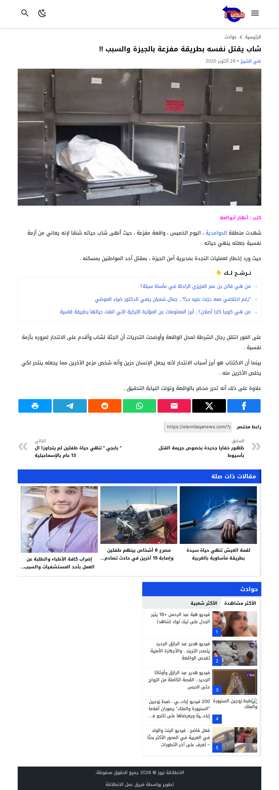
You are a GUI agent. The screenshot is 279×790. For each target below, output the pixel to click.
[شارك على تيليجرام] (70, 406)
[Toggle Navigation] (256, 13)
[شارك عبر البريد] (174, 406)
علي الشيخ (251, 61)
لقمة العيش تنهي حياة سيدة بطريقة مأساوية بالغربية (218, 554)
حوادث (231, 37)
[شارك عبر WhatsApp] (139, 406)
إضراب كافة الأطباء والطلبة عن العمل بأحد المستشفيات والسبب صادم (59, 567)
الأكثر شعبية (204, 603)
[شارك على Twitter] (209, 406)
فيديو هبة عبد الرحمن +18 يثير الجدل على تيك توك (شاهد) (180, 618)
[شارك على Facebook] (244, 406)
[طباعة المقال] (35, 406)
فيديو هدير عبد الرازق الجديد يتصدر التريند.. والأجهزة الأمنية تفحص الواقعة (180, 650)
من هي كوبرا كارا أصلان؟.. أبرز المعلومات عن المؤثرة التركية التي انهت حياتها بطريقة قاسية (155, 311)
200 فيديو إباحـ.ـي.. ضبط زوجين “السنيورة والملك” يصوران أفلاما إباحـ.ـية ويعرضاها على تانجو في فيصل (179, 712)
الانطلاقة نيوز (171, 772)
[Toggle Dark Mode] (42, 13)
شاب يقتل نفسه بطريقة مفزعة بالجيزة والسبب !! (180, 48)
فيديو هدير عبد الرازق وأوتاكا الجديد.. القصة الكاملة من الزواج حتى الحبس (179, 679)
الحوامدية (216, 233)
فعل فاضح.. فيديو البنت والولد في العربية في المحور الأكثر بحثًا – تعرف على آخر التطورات (178, 737)
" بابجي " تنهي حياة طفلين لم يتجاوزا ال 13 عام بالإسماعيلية (78, 448)
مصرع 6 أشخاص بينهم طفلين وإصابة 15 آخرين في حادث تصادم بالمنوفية (139, 558)
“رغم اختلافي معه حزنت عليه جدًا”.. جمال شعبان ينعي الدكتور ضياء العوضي (173, 299)
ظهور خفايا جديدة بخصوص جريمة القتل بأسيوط (201, 448)
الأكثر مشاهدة (240, 603)
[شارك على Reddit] (105, 406)
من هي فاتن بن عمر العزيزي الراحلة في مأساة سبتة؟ (195, 286)
